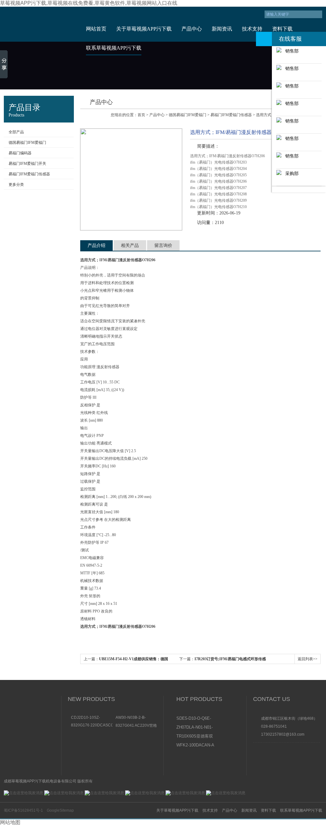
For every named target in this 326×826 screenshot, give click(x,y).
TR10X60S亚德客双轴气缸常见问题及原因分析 (195, 736)
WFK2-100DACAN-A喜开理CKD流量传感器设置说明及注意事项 (195, 745)
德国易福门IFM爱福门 (27, 142)
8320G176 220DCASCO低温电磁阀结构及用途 (91, 725)
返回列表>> (307, 659)
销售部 (290, 50)
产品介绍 (96, 245)
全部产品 (16, 132)
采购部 (290, 173)
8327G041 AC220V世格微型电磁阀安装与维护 (136, 725)
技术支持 (252, 29)
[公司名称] (39, 24)
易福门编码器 (20, 153)
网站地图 (10, 822)
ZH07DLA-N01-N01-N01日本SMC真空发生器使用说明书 (195, 728)
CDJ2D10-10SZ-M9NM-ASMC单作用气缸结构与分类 (90, 717)
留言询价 (163, 245)
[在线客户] (264, 39)
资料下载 (282, 29)
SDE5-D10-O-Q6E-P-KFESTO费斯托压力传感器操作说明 (195, 719)
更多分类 (16, 184)
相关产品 (130, 245)
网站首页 (96, 29)
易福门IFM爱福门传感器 (29, 174)
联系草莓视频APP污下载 (113, 48)
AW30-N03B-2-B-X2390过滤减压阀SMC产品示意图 (135, 717)
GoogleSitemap (60, 810)
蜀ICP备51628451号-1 (23, 810)
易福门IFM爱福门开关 (27, 163)
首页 (141, 115)
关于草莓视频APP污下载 (144, 29)
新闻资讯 (222, 29)
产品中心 (191, 29)
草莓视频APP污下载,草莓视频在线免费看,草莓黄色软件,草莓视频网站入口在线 (88, 3)
